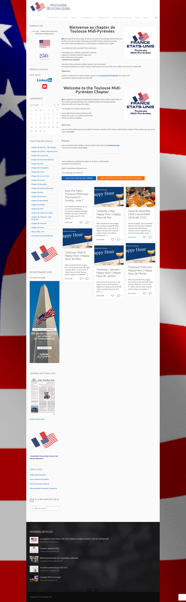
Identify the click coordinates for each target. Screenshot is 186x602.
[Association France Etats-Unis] (49, 6)
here (72, 132)
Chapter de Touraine (38, 223)
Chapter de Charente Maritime (42, 160)
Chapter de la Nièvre (38, 196)
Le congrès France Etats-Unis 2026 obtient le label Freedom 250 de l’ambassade (74, 539)
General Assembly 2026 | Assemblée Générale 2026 (139, 214)
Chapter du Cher (37, 164)
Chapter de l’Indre (38, 172)
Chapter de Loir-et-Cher (40, 176)
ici (140, 66)
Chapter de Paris (37, 209)
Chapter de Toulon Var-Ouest (42, 213)
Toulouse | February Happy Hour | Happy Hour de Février (140, 270)
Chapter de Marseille (39, 184)
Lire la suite (69, 222)
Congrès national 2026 (49, 548)
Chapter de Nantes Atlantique (42, 188)
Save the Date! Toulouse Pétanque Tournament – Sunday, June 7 (77, 195)
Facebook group (113, 145)
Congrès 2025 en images (50, 577)
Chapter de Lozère (38, 180)
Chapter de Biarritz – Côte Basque (43, 147)
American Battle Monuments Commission (43, 488)
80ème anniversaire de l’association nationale (59, 558)
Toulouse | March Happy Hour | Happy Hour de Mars (77, 255)
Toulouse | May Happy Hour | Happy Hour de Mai (108, 214)
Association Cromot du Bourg (42, 236)
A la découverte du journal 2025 (53, 567)
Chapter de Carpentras (39, 155)
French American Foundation (39, 479)
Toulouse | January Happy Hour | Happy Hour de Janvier (108, 272)
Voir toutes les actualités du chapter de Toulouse (121, 178)
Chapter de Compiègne (39, 168)
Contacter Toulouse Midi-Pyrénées (79, 178)
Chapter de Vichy (37, 227)
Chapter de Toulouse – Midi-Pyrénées (41, 218)
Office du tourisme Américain (39, 484)
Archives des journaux (37, 419)
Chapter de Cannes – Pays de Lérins (44, 151)
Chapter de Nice (37, 192)
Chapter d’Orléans (38, 205)
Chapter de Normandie (39, 200)
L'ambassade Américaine (38, 475)
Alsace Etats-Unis (37, 232)
